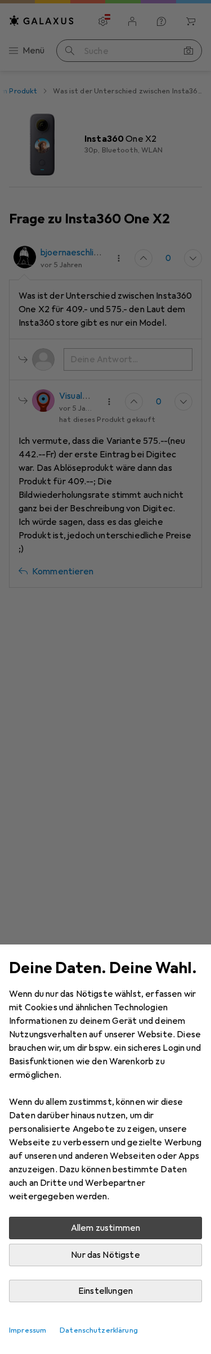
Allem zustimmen (105, 1228)
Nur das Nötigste (105, 1255)
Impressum (27, 1330)
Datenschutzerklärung (99, 1330)
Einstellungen (105, 1291)
